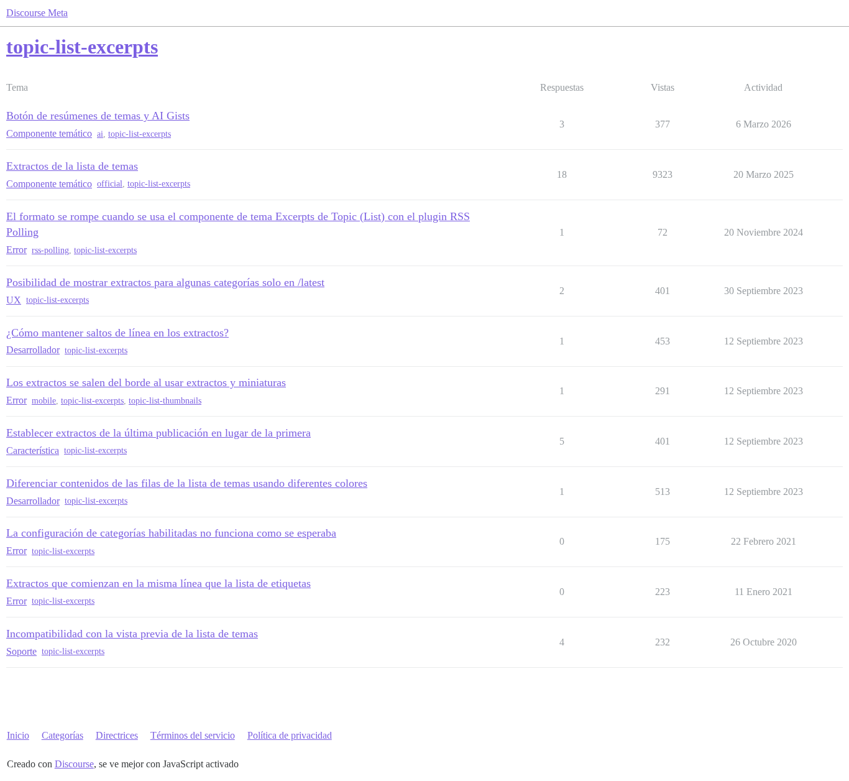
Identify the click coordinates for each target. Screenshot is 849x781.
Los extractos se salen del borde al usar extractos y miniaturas (146, 382)
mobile (44, 400)
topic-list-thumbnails (165, 400)
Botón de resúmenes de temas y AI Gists (98, 115)
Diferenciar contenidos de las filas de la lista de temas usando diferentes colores (186, 483)
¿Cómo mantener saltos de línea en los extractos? (117, 332)
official (109, 183)
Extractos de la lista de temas (72, 166)
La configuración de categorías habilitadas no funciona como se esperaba (171, 533)
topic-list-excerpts (139, 134)
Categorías (62, 735)
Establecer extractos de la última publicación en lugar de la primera (158, 433)
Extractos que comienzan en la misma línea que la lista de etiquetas (158, 583)
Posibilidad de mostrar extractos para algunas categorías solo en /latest (165, 282)
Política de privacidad (289, 735)
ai (100, 134)
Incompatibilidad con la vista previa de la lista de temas (132, 633)
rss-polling (50, 250)
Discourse (74, 764)
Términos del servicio (192, 735)
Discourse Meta (37, 12)
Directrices (117, 735)
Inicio (18, 735)
